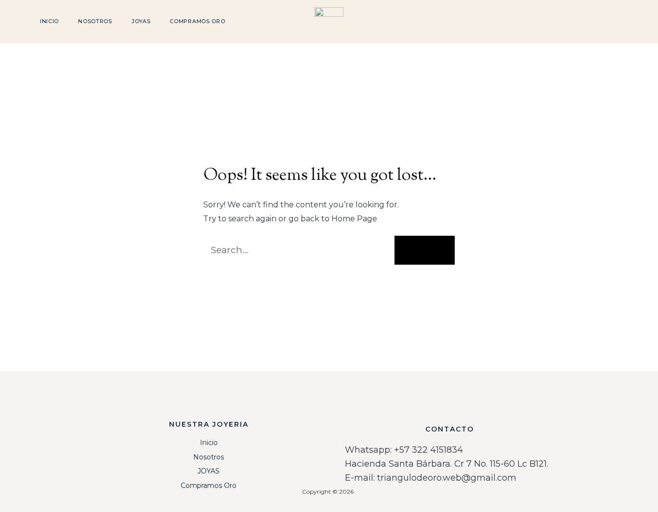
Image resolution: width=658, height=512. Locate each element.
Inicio (49, 21)
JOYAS (141, 21)
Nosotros (95, 21)
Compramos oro (197, 21)
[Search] (425, 250)
